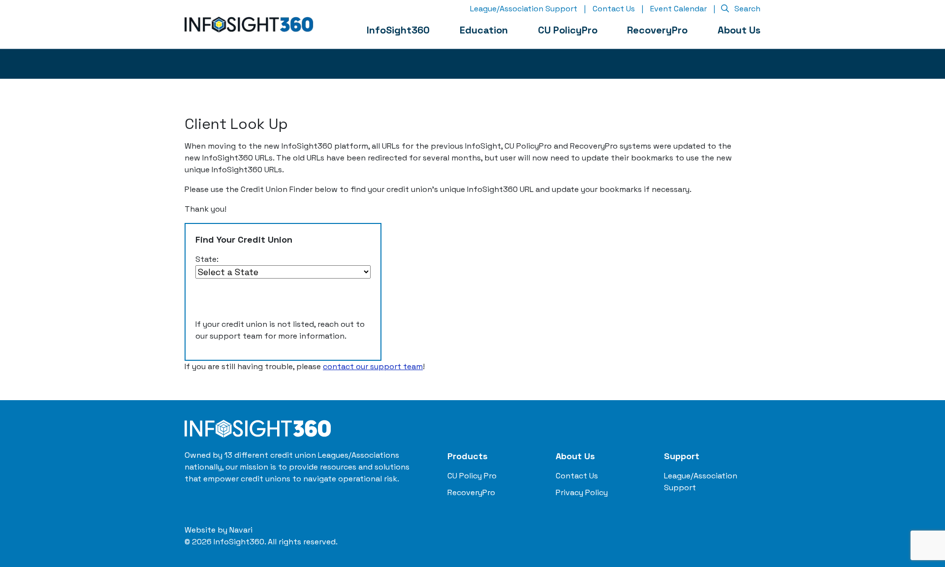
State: (207, 259)
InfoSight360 (398, 30)
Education (484, 30)
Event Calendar (678, 8)
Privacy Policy (582, 492)
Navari (240, 530)
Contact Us (614, 8)
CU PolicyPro (568, 30)
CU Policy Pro (472, 476)
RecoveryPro (657, 30)
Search (746, 8)
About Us (739, 30)
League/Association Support (523, 8)
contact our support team (373, 366)
